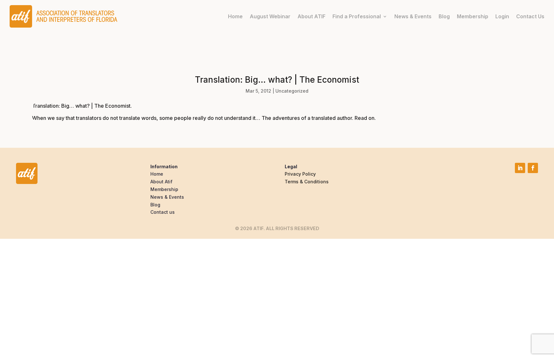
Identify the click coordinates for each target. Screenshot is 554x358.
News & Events (413, 16)
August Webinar (270, 16)
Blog (444, 16)
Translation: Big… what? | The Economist (81, 106)
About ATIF (311, 16)
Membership (472, 16)
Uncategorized (291, 91)
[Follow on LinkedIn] (520, 168)
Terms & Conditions (307, 181)
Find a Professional (356, 16)
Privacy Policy (300, 174)
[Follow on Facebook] (533, 168)
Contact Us (530, 16)
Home (235, 16)
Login (502, 16)
